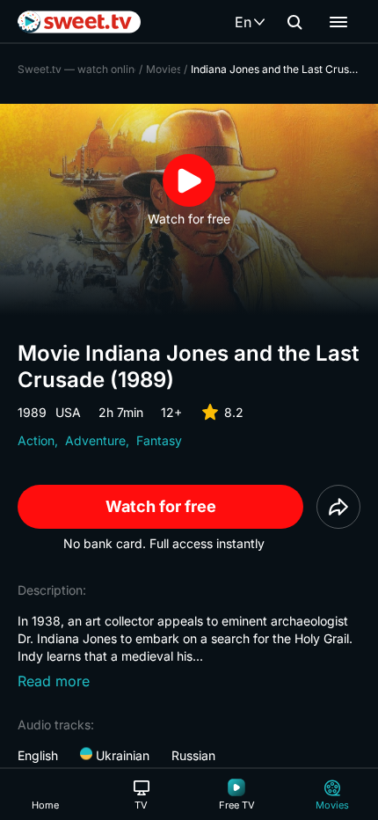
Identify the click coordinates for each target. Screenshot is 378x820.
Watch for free (160, 506)
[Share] (338, 507)
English (38, 755)
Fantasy (159, 440)
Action (36, 440)
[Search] (294, 22)
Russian (193, 755)
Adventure (95, 440)
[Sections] (338, 22)
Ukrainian (120, 755)
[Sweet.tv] (79, 22)
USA (68, 412)
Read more (54, 681)
